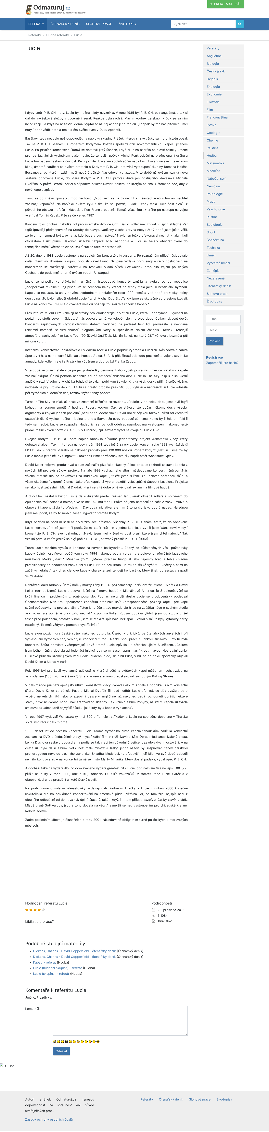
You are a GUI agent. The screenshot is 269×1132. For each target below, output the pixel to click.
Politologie (215, 194)
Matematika (215, 163)
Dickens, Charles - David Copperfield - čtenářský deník (74, 951)
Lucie (78, 35)
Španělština (215, 240)
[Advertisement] (58, 80)
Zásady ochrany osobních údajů (49, 1119)
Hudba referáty (57, 35)
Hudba (212, 155)
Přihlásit (215, 341)
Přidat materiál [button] (227, 4)
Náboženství (216, 178)
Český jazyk (216, 71)
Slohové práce (99, 24)
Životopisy (127, 24)
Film (210, 110)
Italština (212, 148)
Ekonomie (214, 94)
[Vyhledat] (240, 24)
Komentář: (32, 1009)
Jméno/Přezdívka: (37, 997)
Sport (211, 232)
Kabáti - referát (44, 962)
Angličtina (214, 56)
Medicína (213, 171)
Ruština (212, 217)
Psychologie (216, 209)
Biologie (213, 64)
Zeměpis (213, 271)
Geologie (213, 133)
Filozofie (213, 102)
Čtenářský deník (65, 24)
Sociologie (215, 225)
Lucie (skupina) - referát (51, 974)
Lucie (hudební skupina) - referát (57, 968)
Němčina (213, 186)
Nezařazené (215, 278)
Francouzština (217, 117)
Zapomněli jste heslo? (222, 363)
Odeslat (61, 1051)
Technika (213, 248)
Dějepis (212, 79)
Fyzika (211, 125)
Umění (211, 255)
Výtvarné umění (218, 263)
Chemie (212, 140)
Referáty (36, 24)
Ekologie (213, 87)
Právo (211, 201)
